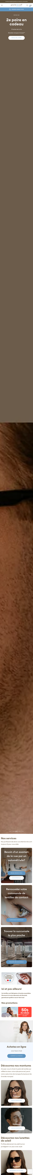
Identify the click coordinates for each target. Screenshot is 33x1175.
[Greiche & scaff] (16, 5)
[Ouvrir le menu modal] (2, 5)
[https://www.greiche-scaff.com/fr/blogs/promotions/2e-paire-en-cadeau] (16, 422)
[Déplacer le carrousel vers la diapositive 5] (22, 831)
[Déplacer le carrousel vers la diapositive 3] (19, 1014)
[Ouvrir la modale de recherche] (27, 5)
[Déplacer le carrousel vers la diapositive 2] (13, 831)
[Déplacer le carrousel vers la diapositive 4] (19, 831)
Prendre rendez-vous (17, 9)
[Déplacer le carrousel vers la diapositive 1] (10, 831)
